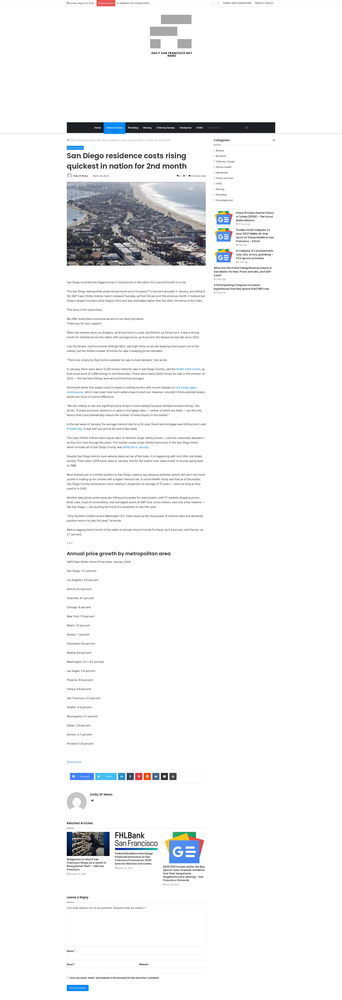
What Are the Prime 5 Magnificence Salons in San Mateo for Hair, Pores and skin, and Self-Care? (243, 271)
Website (143, 964)
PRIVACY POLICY (264, 3)
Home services (114, 127)
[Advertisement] (171, 90)
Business (221, 156)
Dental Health (224, 167)
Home (97, 127)
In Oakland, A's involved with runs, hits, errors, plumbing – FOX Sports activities (161, 3)
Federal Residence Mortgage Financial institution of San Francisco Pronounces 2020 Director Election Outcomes (134, 858)
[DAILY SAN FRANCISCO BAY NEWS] (171, 36)
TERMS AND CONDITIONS (237, 3)
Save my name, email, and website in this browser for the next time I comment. (114, 977)
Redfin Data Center (188, 369)
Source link (74, 762)
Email (71, 964)
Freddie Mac (74, 428)
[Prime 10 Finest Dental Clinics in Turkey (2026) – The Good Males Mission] (223, 217)
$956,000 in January (135, 447)
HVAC (199, 127)
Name (71, 951)
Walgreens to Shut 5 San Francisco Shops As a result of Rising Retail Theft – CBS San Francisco (86, 864)
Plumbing (133, 127)
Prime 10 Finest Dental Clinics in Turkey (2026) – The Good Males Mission (255, 216)
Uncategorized (224, 200)
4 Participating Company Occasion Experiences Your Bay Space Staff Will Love (241, 287)
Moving (147, 127)
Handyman (185, 127)
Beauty (220, 150)
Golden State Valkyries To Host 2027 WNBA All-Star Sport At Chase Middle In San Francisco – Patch (255, 235)
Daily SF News (80, 176)
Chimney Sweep (165, 127)
